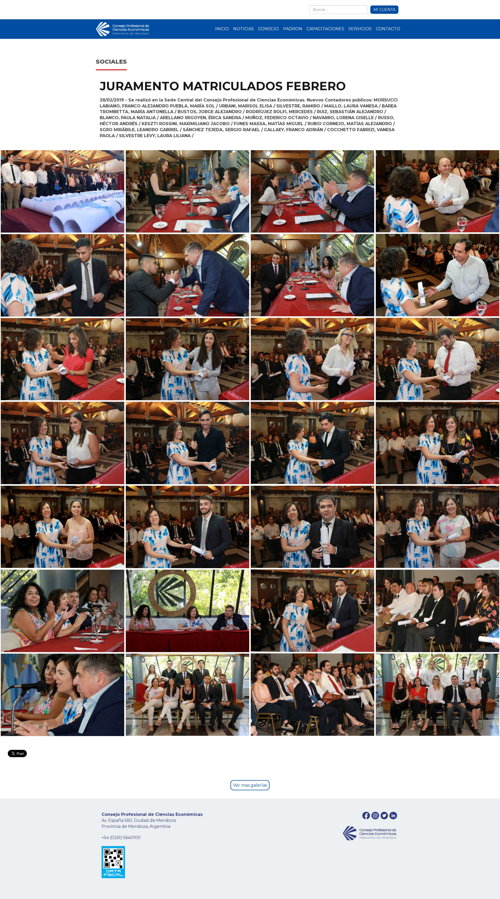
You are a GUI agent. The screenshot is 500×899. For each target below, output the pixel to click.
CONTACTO (388, 28)
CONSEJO (268, 28)
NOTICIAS (243, 28)
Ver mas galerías (250, 785)
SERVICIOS (360, 28)
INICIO (222, 28)
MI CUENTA (384, 9)
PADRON (292, 28)
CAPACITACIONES (325, 28)
